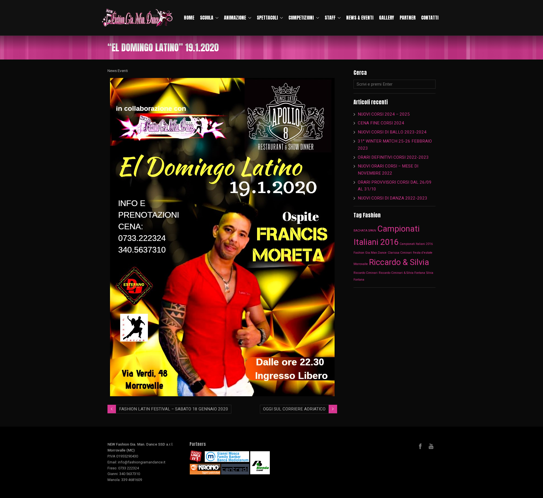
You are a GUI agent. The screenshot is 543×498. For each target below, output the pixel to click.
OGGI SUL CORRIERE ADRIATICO (294, 409)
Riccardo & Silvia (399, 262)
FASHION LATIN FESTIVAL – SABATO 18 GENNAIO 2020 (173, 409)
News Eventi (117, 70)
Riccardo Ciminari (366, 273)
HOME (189, 17)
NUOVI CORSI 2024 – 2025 (384, 114)
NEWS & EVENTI (359, 17)
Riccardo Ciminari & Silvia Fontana (402, 273)
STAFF (330, 17)
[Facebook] (420, 446)
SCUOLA (206, 17)
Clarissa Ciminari (400, 253)
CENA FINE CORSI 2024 (381, 123)
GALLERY (386, 17)
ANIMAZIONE (235, 17)
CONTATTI (429, 17)
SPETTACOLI (267, 17)
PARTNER (407, 17)
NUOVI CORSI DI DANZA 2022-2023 (392, 198)
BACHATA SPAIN (365, 230)
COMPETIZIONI (301, 17)
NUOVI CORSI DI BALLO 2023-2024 (392, 132)
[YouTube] (431, 446)
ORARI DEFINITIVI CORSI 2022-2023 (393, 157)
